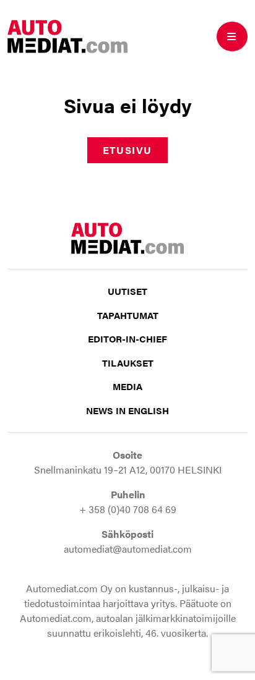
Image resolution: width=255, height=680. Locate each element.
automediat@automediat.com (128, 549)
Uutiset (127, 290)
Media (127, 386)
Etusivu (127, 150)
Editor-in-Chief (127, 338)
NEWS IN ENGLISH (127, 410)
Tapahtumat (127, 314)
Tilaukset (127, 362)
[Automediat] (67, 35)
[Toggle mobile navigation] (232, 36)
